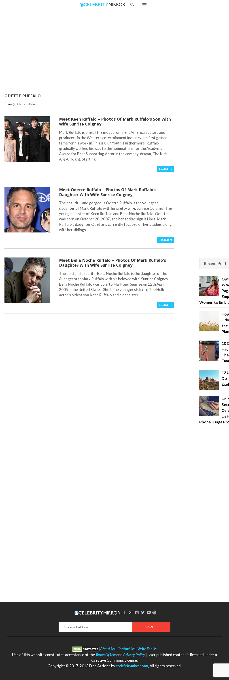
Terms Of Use (105, 654)
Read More (165, 169)
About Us (107, 648)
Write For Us (147, 648)
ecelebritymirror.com (132, 665)
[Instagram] (137, 612)
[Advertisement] (125, 51)
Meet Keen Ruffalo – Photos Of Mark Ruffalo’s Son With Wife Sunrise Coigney (115, 121)
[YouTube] (149, 612)
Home (8, 104)
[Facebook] (125, 612)
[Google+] (131, 612)
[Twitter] (143, 612)
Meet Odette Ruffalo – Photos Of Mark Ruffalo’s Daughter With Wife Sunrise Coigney (107, 192)
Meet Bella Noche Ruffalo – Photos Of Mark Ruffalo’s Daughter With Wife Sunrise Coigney (112, 262)
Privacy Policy (134, 654)
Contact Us (126, 648)
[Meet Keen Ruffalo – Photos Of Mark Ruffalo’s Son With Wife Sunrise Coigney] (27, 139)
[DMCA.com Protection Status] (86, 648)
